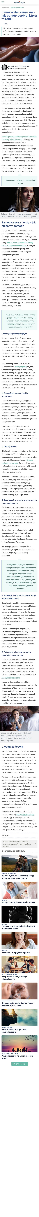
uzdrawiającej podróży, (25, 815)
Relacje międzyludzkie (9, 974)
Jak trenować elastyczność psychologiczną (14, 1030)
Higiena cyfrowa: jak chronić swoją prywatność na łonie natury (18, 877)
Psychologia (5, 7)
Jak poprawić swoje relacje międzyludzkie (14, 977)
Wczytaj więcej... (19, 1064)
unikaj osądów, (21, 367)
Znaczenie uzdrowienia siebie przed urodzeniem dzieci (18, 927)
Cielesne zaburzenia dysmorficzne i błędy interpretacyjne (18, 1004)
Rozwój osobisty (7, 1027)
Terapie (4, 900)
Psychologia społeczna (10, 1054)
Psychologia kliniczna (17, 7)
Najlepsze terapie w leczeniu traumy (18, 902)
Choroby (4, 950)
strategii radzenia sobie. (11, 677)
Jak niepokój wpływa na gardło (16, 952)
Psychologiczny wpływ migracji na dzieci (17, 1057)
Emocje (4, 924)
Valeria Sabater (20, 68)
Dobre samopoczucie (9, 873)
